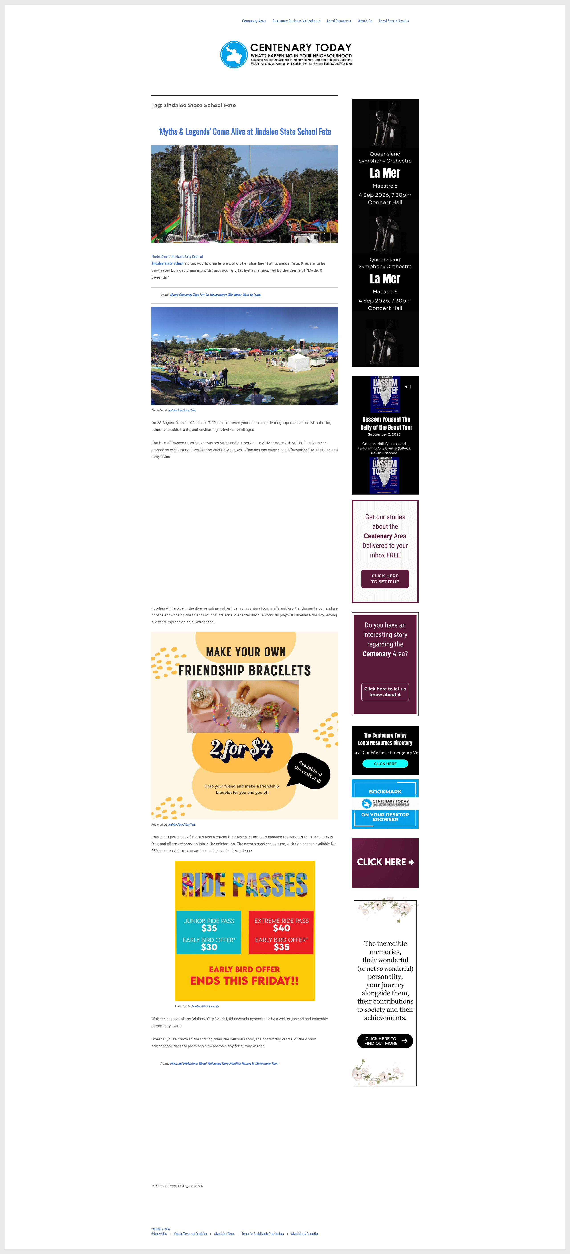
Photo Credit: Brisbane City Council (177, 256)
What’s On (365, 21)
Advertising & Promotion (304, 1233)
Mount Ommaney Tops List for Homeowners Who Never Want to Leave (215, 294)
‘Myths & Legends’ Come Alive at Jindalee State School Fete (245, 131)
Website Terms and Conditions (191, 1233)
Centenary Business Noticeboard (296, 21)
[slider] (389, 491)
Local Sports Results (394, 21)
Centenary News (254, 21)
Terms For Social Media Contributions (263, 1233)
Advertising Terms (224, 1233)
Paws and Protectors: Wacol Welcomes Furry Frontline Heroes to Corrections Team (224, 1063)
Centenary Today (160, 1229)
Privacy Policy (159, 1233)
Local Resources (339, 21)
